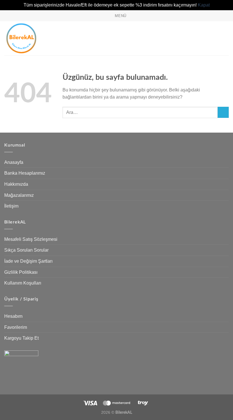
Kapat (204, 5)
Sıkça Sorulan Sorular (26, 250)
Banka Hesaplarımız (24, 173)
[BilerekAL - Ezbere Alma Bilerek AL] (32, 38)
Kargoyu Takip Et (21, 338)
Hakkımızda (16, 184)
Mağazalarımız (19, 195)
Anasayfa (13, 162)
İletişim (11, 206)
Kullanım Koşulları (22, 283)
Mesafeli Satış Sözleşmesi (30, 239)
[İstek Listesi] (206, 38)
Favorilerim (15, 327)
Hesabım (13, 316)
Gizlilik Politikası (21, 272)
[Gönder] (223, 112)
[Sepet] (226, 38)
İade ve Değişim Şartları (28, 261)
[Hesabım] (216, 38)
